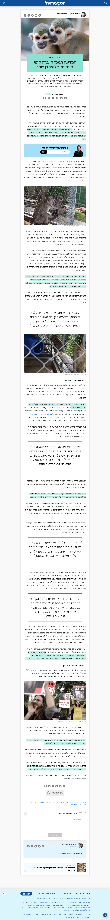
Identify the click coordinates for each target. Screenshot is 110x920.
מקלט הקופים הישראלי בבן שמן (43, 414)
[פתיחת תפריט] (4, 3)
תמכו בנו (26, 893)
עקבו (47, 94)
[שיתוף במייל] (36, 15)
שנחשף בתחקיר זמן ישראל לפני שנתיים (57, 161)
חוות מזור (59, 802)
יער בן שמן (50, 802)
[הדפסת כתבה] (44, 98)
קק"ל (28, 802)
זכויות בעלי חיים (62, 14)
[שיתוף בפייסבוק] (29, 15)
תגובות (64, 844)
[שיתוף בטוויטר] (32, 15)
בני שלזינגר (72, 845)
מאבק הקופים (69, 802)
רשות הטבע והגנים (38, 802)
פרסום (55, 835)
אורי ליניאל (82, 804)
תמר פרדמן (73, 804)
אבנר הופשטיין (75, 14)
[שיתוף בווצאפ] (25, 15)
